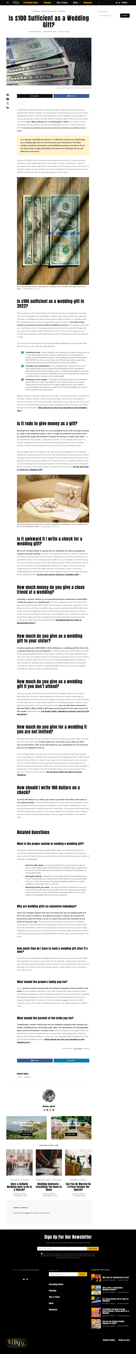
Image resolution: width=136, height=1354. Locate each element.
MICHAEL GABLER (34, 31)
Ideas (75, 2)
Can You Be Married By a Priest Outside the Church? (78, 1187)
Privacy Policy (109, 1340)
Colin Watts (78, 1048)
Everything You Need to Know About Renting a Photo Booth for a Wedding (116, 1311)
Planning (47, 2)
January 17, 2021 (34, 1129)
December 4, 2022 (20, 1195)
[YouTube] (117, 2)
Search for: (103, 12)
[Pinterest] (119, 2)
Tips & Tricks (62, 2)
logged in (28, 1213)
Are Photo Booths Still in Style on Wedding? (116, 1300)
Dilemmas (88, 2)
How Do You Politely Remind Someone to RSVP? (113, 1322)
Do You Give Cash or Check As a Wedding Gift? (58, 575)
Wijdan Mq (46, 526)
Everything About (30, 2)
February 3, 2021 (78, 1129)
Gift (20, 1077)
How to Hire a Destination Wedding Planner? (113, 1288)
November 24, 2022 (50, 1195)
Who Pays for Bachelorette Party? (116, 1277)
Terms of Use (124, 1340)
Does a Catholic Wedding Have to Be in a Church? (19, 1187)
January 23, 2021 (49, 31)
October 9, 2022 (79, 1195)
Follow (124, 2)
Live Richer (27, 289)
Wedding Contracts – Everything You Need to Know (49, 1187)
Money (28, 1077)
